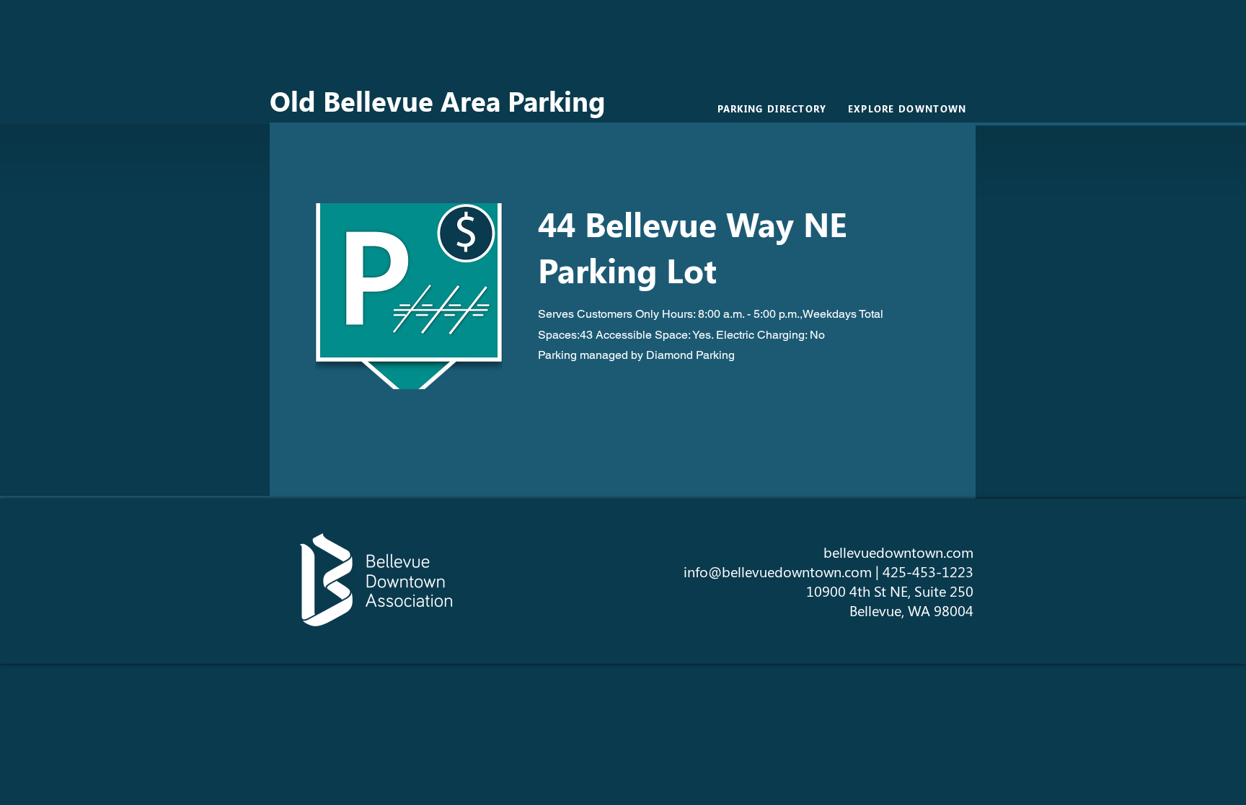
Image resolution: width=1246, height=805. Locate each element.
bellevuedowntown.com (898, 551)
